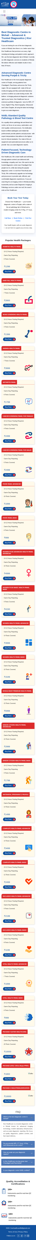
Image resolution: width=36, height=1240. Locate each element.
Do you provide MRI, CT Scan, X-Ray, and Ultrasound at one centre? (15, 1144)
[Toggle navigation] (4, 11)
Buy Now (8, 271)
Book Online (18, 218)
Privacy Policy (23, 1232)
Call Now (8, 218)
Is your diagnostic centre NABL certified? (16, 1170)
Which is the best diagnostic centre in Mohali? (15, 1117)
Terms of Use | (13, 1232)
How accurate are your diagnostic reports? (14, 1153)
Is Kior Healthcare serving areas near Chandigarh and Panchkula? (15, 1162)
